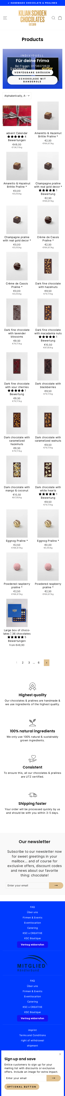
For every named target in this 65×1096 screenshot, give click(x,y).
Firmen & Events (32, 917)
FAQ (32, 907)
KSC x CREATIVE (32, 933)
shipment (32, 1045)
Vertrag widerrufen (32, 944)
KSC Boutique (32, 938)
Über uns (32, 912)
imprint (32, 1030)
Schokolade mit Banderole (32, 80)
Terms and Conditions (32, 1035)
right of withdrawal (32, 1040)
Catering (32, 927)
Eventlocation (32, 922)
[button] (16, 136)
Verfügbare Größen (32, 72)
